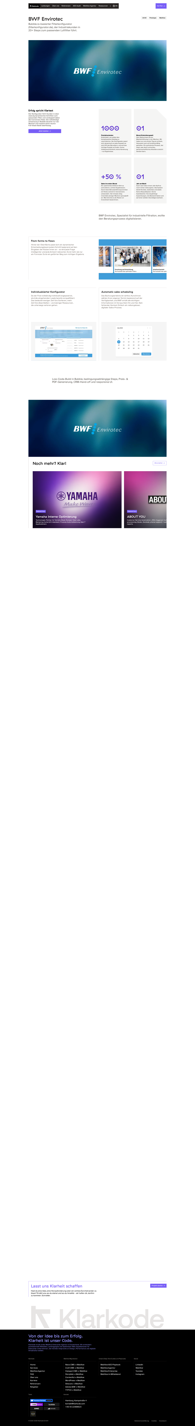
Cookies (154, 1421)
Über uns (55, 6)
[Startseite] (34, 6)
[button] (103, 6)
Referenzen (66, 6)
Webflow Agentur (89, 6)
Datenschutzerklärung (141, 1421)
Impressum (163, 1421)
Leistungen (45, 6)
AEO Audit (77, 6)
